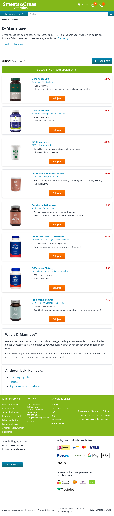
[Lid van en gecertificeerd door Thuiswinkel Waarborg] (63, 482)
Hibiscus (14, 381)
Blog (53, 416)
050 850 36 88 (33, 415)
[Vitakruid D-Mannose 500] (15, 121)
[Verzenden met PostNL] (75, 482)
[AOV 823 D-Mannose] (15, 152)
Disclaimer (7, 431)
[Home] (19, 5)
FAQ (53, 412)
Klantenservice (9, 408)
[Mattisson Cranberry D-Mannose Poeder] (15, 184)
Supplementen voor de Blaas (25, 386)
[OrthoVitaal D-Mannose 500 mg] (15, 279)
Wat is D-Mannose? (15, 44)
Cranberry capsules (20, 377)
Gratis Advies (57, 423)
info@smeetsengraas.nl (38, 417)
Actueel (54, 404)
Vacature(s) (32, 421)
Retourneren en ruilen (12, 416)
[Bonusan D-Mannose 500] (15, 89)
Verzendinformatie (11, 412)
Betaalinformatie (10, 404)
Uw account (56, 419)
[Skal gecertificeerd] (92, 482)
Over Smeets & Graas (61, 408)
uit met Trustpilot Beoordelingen (71, 510)
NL (83, 4)
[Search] (111, 14)
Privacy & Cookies (46, 510)
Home (4, 19)
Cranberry (62, 38)
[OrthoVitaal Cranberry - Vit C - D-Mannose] (15, 247)
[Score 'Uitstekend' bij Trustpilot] (65, 489)
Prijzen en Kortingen (11, 420)
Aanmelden (12, 464)
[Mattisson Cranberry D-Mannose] (15, 215)
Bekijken (57, 98)
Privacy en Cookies (10, 424)
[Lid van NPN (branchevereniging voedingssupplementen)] (83, 482)
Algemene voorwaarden (13, 428)
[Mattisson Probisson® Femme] (15, 310)
